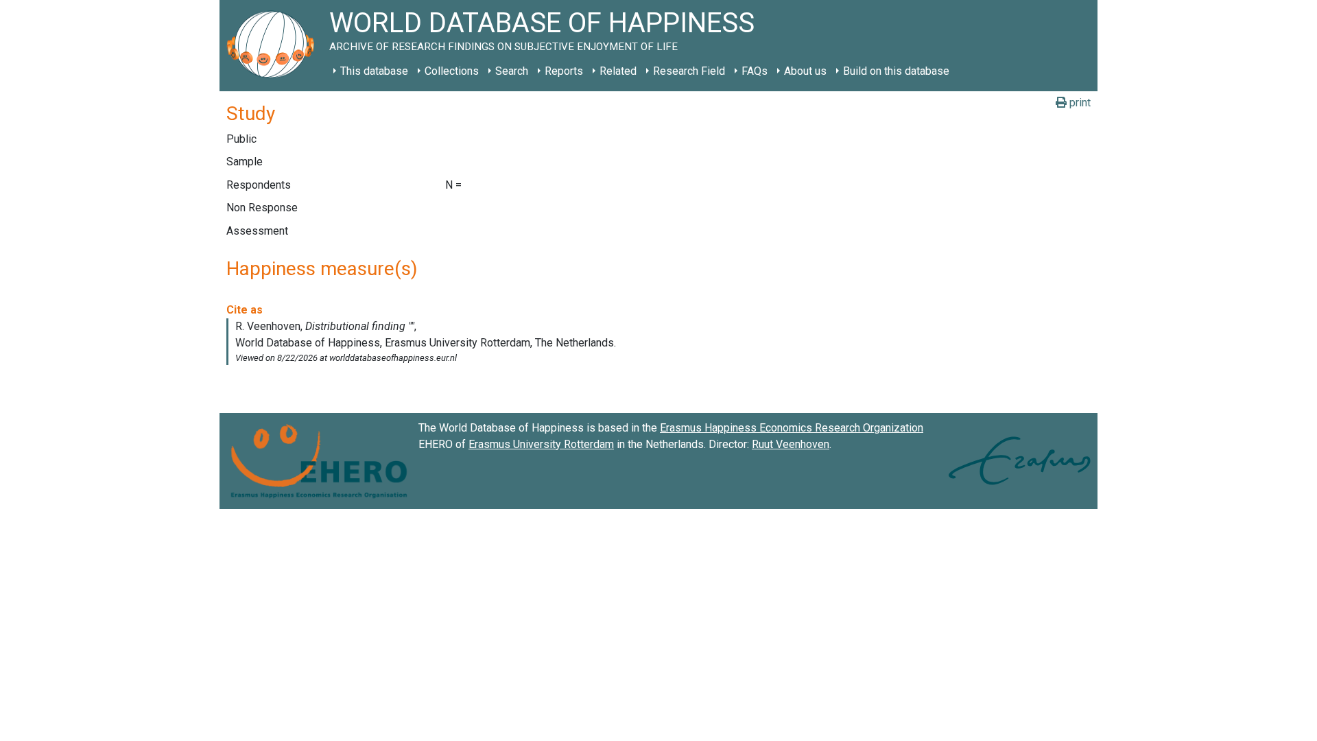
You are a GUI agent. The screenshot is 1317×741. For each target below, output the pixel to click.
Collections (452, 71)
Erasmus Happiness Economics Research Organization (791, 427)
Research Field (689, 71)
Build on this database (896, 71)
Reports (564, 71)
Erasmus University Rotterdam (541, 444)
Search (511, 71)
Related (618, 71)
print (1079, 102)
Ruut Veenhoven (790, 444)
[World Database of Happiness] (274, 45)
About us (805, 71)
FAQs (754, 71)
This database (374, 71)
